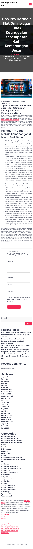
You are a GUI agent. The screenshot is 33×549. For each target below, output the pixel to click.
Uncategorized (6, 496)
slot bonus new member (9, 466)
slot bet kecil (5, 514)
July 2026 (4, 379)
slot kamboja (5, 481)
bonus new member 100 (9, 438)
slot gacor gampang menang (9, 527)
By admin (16, 101)
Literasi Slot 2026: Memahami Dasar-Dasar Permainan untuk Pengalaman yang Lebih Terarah (16, 335)
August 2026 (5, 377)
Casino (3, 445)
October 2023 (6, 419)
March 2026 (5, 387)
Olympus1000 (5, 453)
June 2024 (5, 407)
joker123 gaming (6, 525)
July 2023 (4, 426)
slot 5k (3, 516)
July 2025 (4, 400)
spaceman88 (5, 532)
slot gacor (4, 477)
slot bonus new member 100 (11, 468)
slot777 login (5, 492)
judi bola (3, 518)
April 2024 (4, 411)
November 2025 (6, 392)
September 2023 (7, 422)
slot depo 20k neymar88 (9, 472)
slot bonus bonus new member (10, 529)
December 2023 (6, 415)
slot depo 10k (6, 470)
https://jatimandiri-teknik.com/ (10, 119)
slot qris (4, 483)
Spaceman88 (6, 494)
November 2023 (6, 417)
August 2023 (5, 424)
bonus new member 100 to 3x (11, 440)
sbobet (3, 455)
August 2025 (5, 398)
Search (4, 318)
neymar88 (5, 451)
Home (13, 54)
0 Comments (6, 103)
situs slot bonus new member (11, 457)
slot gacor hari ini (7, 479)
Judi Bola (4, 447)
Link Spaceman (6, 449)
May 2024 (4, 409)
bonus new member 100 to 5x (11, 443)
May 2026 (4, 383)
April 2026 (4, 385)
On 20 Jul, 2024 (5, 101)
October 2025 (6, 394)
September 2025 (7, 396)
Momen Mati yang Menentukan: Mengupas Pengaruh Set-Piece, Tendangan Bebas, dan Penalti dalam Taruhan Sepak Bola (15, 352)
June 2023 (5, 428)
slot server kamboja (8, 485)
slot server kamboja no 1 (9, 487)
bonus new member (8, 436)
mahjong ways (5, 523)
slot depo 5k (5, 475)
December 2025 (6, 390)
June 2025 (5, 402)
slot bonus (5, 464)
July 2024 (4, 404)
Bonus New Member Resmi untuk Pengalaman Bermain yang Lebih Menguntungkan (12, 341)
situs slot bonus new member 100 (13, 460)
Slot (18, 54)
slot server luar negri (8, 489)
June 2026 (5, 381)
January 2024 (6, 413)
